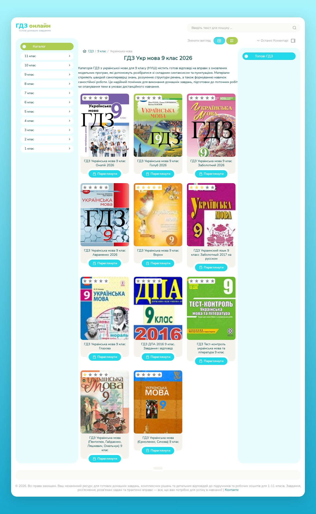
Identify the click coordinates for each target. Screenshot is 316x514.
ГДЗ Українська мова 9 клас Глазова (105, 346)
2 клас (29, 139)
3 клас (29, 130)
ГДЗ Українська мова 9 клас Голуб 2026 (158, 163)
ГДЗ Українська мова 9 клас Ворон (158, 253)
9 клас (29, 74)
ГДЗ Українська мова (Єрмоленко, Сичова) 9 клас (158, 440)
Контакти (232, 490)
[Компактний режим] (219, 40)
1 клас (29, 148)
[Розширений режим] (232, 40)
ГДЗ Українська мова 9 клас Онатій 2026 (105, 163)
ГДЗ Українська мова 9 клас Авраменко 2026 (105, 253)
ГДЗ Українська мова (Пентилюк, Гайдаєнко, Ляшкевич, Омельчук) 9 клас (104, 444)
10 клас (30, 65)
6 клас (29, 102)
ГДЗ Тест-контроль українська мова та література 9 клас (211, 348)
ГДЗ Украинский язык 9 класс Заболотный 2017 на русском (211, 255)
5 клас (29, 111)
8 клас (29, 84)
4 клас (29, 121)
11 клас (30, 56)
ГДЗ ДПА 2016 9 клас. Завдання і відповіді (158, 346)
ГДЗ (33, 27)
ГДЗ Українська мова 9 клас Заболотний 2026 (211, 163)
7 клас (29, 93)
